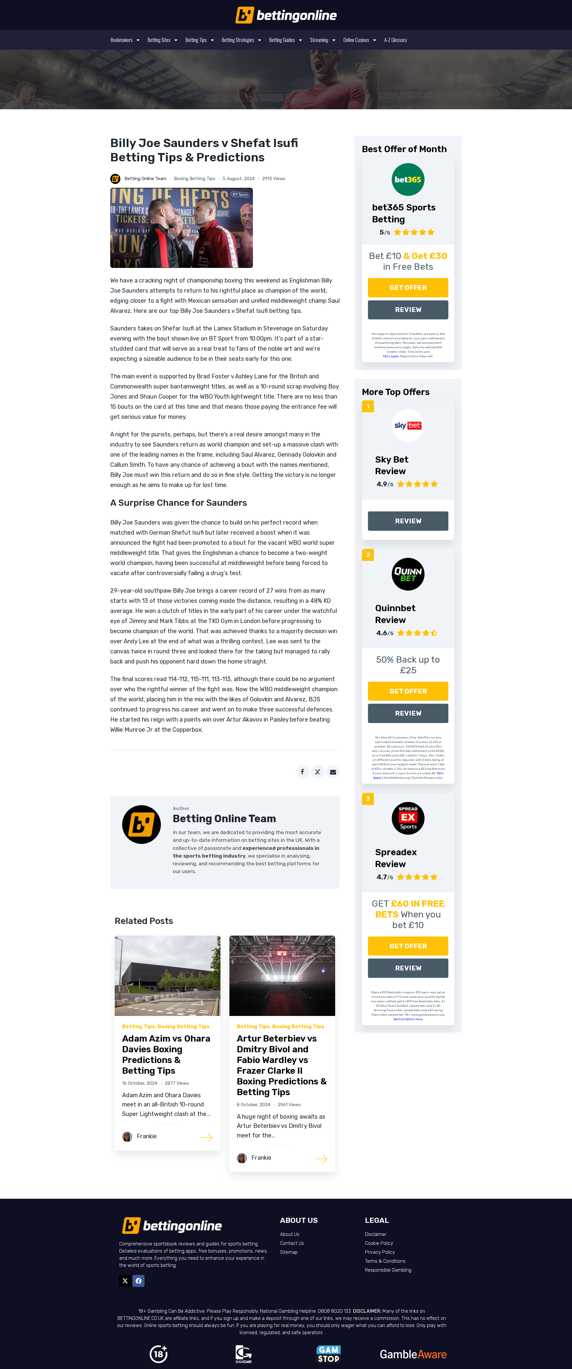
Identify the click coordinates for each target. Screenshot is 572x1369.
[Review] (408, 425)
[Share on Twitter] (317, 771)
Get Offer (408, 288)
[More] (206, 1137)
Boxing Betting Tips (194, 178)
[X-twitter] (125, 1281)
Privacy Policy (380, 1252)
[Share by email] (333, 771)
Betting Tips (196, 39)
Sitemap (289, 1252)
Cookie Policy (379, 1243)
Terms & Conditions (385, 1261)
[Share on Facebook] (302, 771)
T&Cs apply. (391, 356)
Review (408, 310)
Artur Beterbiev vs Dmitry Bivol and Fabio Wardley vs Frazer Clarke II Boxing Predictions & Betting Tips (282, 1065)
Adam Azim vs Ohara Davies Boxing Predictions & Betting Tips (166, 1054)
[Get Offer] (408, 179)
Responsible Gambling (388, 1270)
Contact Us (292, 1243)
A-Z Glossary (395, 39)
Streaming (319, 39)
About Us (289, 1234)
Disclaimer (375, 1234)
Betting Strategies (238, 39)
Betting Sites (159, 39)
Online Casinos (356, 39)
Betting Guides (282, 39)
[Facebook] (138, 1281)
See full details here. (408, 1019)
